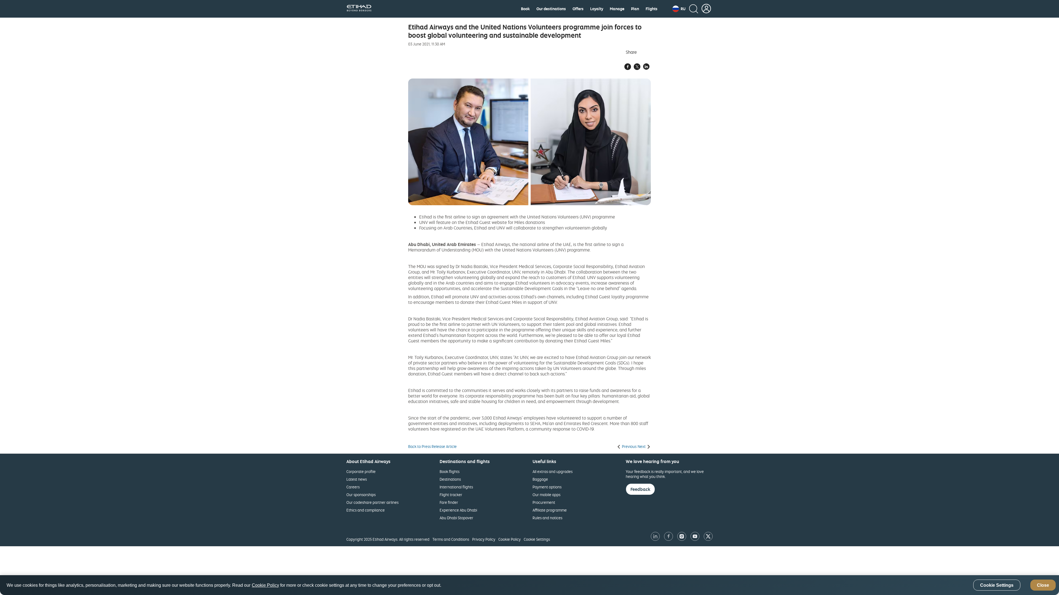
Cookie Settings (537, 539)
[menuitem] (525, 9)
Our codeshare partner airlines (372, 502)
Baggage (540, 479)
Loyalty (596, 8)
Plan (635, 8)
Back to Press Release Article (432, 446)
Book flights (449, 471)
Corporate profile (361, 471)
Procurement (544, 502)
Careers (353, 486)
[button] (679, 9)
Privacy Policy (483, 539)
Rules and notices (547, 517)
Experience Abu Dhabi (458, 510)
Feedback (640, 489)
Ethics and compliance (365, 510)
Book (525, 8)
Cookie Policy (509, 539)
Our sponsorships (361, 494)
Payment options (547, 486)
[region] (529, 585)
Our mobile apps (546, 494)
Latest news (356, 479)
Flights (651, 8)
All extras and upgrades (553, 471)
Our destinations (551, 8)
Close (1043, 585)
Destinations (450, 479)
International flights (456, 486)
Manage (617, 8)
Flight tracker (451, 494)
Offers (578, 8)
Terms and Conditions (450, 539)
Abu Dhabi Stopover (456, 517)
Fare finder (449, 502)
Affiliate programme (550, 510)
